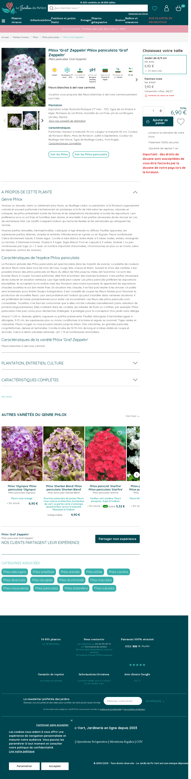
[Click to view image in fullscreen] (23, 77)
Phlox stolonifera (76, 588)
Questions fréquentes (92, 741)
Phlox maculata (101, 580)
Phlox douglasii (42, 580)
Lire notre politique (22, 751)
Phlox (35, 37)
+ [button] (160, 110)
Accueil (5, 37)
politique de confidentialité (110, 709)
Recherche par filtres (138, 13)
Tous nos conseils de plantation (67, 121)
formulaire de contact (96, 646)
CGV (139, 741)
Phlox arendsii (70, 572)
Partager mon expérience (117, 539)
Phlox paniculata (50, 37)
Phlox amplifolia (43, 572)
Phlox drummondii (71, 580)
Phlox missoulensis (16, 588)
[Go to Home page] (23, 8)
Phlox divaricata (14, 580)
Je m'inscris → (155, 701)
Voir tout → (133, 416)
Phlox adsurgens (14, 572)
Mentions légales (122, 741)
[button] (154, 8)
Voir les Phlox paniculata (91, 154)
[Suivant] (43, 120)
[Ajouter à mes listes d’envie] (181, 121)
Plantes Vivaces (21, 37)
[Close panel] (71, 720)
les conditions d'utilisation (134, 709)
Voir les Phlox (59, 154)
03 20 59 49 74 (103, 643)
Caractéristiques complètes (64, 143)
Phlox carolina (118, 572)
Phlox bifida (94, 572)
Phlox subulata (104, 588)
